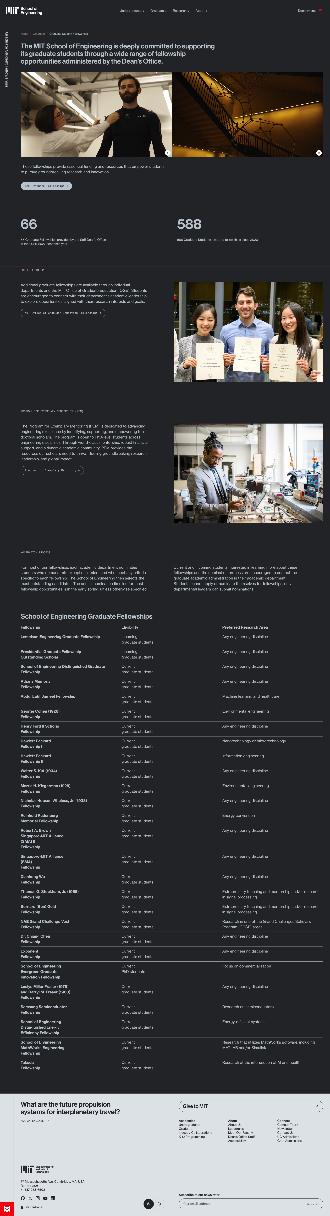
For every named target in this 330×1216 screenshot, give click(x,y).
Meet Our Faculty (240, 1133)
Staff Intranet (34, 1207)
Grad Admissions (289, 1141)
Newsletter (285, 1129)
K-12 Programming (192, 1137)
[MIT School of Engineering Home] (24, 11)
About (200, 11)
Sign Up (313, 1204)
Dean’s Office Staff (241, 1137)
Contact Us (285, 1133)
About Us (234, 1125)
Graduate (157, 11)
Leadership (236, 1129)
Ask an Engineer (33, 1121)
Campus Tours (287, 1125)
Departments (307, 11)
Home (24, 33)
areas (257, 927)
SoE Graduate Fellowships (44, 186)
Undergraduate (130, 11)
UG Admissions (288, 1137)
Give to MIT (195, 1106)
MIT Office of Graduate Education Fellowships (61, 313)
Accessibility (237, 1141)
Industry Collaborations (195, 1133)
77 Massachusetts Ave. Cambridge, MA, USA (53, 1182)
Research (179, 11)
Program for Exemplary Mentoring (50, 470)
